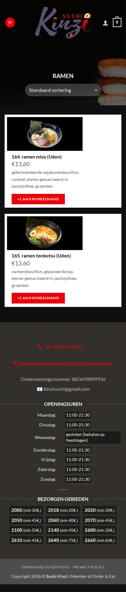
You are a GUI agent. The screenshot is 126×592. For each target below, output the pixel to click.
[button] (10, 23)
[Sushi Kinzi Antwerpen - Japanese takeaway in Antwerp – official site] (63, 22)
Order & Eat (104, 576)
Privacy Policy (89, 567)
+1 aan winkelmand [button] (38, 199)
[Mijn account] (105, 22)
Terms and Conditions (45, 567)
